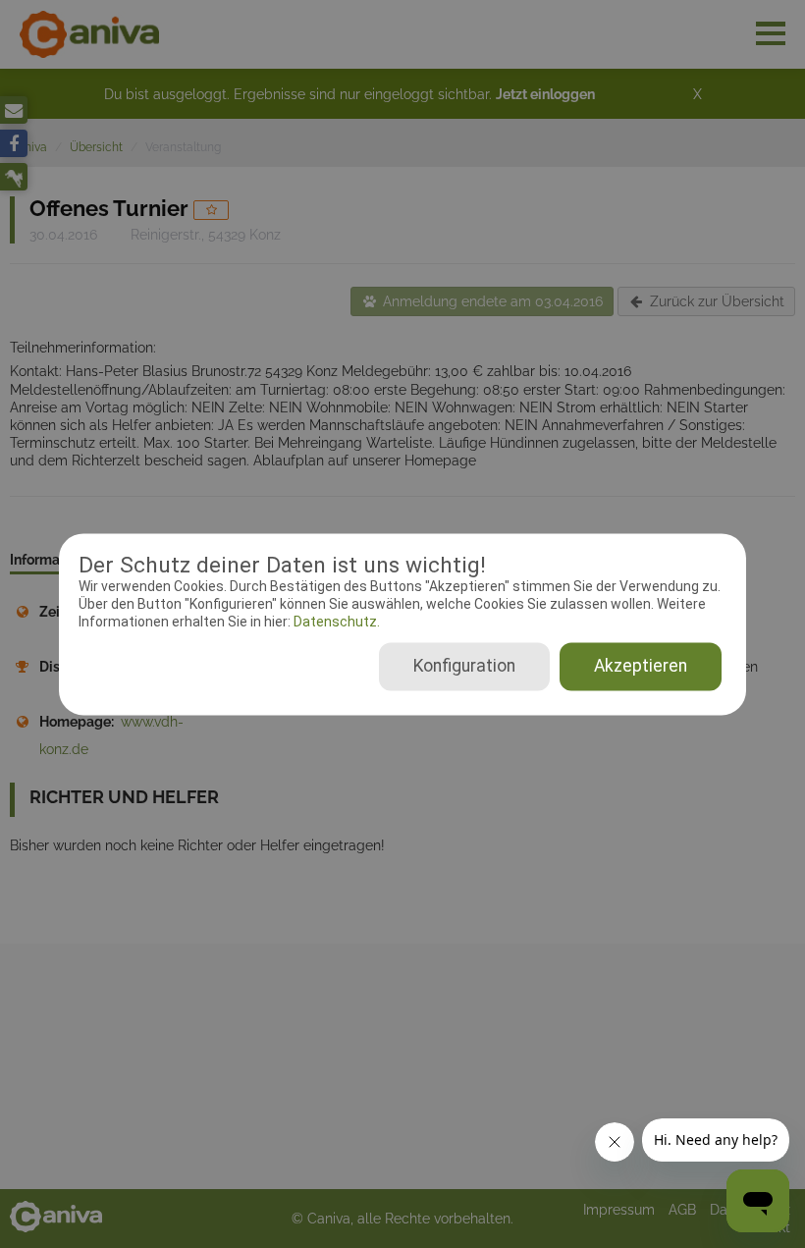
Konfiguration (464, 666)
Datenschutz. (335, 622)
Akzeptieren (640, 666)
